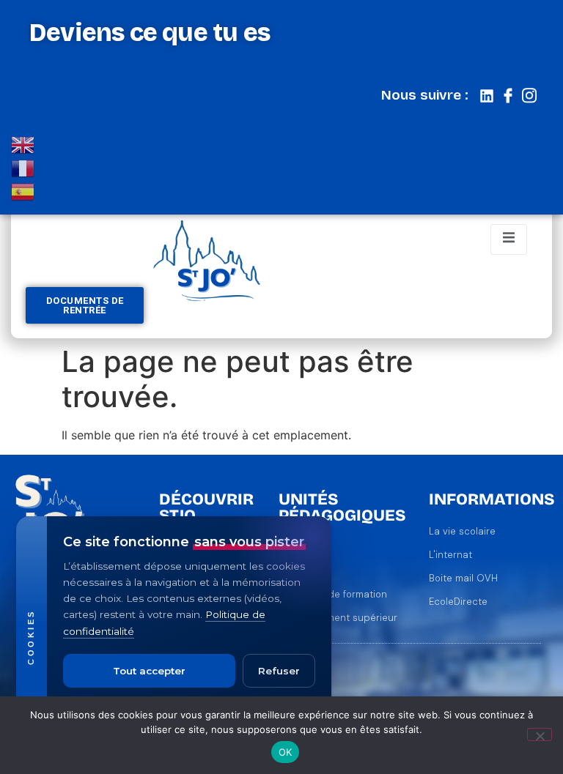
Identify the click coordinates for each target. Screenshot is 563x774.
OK (285, 752)
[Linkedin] (486, 96)
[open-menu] (508, 239)
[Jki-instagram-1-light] (529, 96)
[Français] (23, 167)
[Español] (23, 190)
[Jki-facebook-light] (508, 96)
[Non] (539, 734)
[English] (23, 143)
